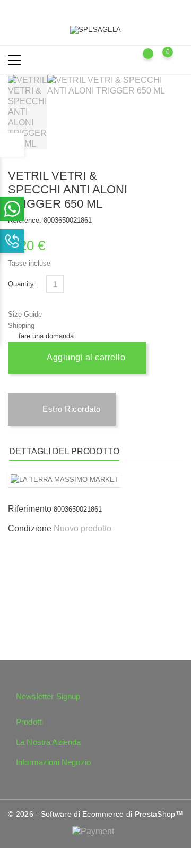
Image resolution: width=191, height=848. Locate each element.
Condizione (29, 528)
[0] (178, 59)
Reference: (24, 220)
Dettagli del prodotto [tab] (64, 451)
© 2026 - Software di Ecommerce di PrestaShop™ (95, 814)
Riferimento (29, 508)
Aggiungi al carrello (85, 357)
